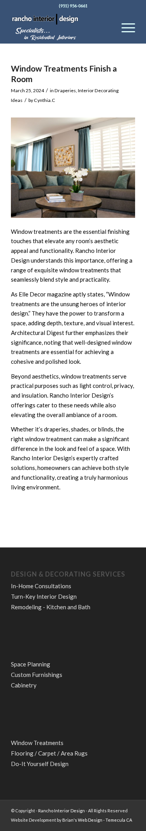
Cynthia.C (44, 100)
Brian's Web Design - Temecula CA (97, 819)
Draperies (65, 90)
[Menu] (124, 27)
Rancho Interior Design (61, 810)
